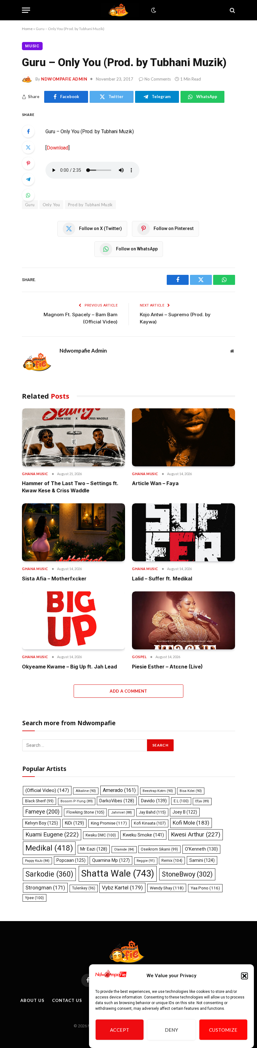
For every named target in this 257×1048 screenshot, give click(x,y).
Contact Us (67, 1000)
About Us (32, 1000)
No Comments (157, 78)
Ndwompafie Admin (64, 78)
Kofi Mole (191, 823)
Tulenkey (83, 888)
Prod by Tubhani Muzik (90, 204)
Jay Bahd (152, 812)
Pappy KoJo (37, 861)
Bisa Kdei (191, 791)
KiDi (74, 822)
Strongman (45, 887)
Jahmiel (121, 812)
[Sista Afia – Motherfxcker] (73, 532)
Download (57, 148)
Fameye (42, 811)
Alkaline (86, 791)
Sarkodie (49, 874)
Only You (51, 204)
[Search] (231, 10)
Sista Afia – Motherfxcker (54, 578)
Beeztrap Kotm (158, 791)
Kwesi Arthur (195, 834)
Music (32, 46)
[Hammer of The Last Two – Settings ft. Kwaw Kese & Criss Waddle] (73, 437)
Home (27, 28)
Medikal (49, 847)
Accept (119, 1030)
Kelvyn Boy (41, 822)
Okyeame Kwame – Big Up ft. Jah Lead (69, 666)
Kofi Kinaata (150, 823)
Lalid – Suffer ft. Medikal (162, 578)
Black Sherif (39, 801)
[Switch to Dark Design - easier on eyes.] (152, 10)
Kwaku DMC (101, 835)
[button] (244, 976)
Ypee (34, 898)
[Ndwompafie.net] (120, 10)
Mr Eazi (93, 849)
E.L (181, 801)
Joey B (184, 812)
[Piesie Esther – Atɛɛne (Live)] (183, 620)
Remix (171, 860)
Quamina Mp (111, 860)
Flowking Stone (85, 812)
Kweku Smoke (143, 835)
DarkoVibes (116, 800)
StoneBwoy (187, 874)
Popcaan (71, 860)
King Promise (109, 823)
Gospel (139, 657)
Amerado (119, 790)
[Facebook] (28, 131)
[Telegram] (28, 179)
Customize (223, 1030)
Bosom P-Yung (76, 801)
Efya (202, 801)
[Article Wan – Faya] (183, 437)
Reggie (146, 861)
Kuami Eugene (52, 834)
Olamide (124, 849)
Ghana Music (35, 474)
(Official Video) (47, 790)
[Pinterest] (28, 163)
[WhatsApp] (28, 195)
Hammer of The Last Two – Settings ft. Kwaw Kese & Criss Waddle (70, 486)
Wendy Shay (167, 887)
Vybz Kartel (122, 887)
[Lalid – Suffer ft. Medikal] (183, 532)
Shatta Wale (117, 873)
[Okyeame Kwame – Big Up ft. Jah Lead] (73, 620)
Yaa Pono (205, 888)
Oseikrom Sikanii (159, 849)
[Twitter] (28, 147)
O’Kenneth (201, 849)
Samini (202, 860)
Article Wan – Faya (155, 483)
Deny (171, 1030)
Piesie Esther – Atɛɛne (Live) (167, 666)
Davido (154, 801)
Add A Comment (128, 691)
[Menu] (26, 10)
